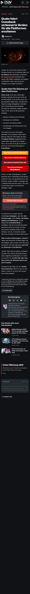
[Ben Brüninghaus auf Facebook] (9, 300)
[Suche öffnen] (22, 2)
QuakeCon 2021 (9, 77)
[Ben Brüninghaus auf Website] (25, 300)
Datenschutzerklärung (8, 208)
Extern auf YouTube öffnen (10, 203)
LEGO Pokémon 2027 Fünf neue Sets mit (19, 7)
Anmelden (24, 381)
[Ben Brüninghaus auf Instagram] (13, 300)
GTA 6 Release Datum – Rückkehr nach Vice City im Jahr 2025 (20, 341)
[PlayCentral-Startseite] (6, 2)
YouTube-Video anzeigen (15, 200)
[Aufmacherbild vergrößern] (15, 55)
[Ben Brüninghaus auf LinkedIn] (17, 300)
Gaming (10, 14)
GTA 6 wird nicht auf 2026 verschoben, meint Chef (20, 350)
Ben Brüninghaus (14, 297)
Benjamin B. (8, 36)
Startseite (3, 14)
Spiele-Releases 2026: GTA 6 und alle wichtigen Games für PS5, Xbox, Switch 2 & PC (20, 332)
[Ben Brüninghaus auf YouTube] (21, 300)
